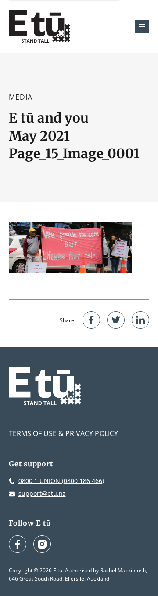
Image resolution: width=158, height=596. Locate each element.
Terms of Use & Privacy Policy (63, 433)
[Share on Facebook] (91, 320)
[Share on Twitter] (116, 320)
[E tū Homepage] (39, 26)
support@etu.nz (42, 493)
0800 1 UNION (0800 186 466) (61, 480)
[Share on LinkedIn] (140, 320)
